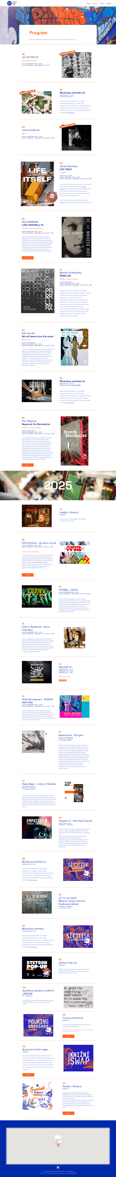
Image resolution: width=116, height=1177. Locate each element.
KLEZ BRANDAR (30, 221)
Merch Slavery (70, 113)
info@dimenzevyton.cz (56, 1173)
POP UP (34, 57)
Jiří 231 (26, 57)
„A (60, 897)
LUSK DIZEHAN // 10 (32, 225)
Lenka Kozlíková (31, 130)
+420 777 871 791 (43, 1173)
